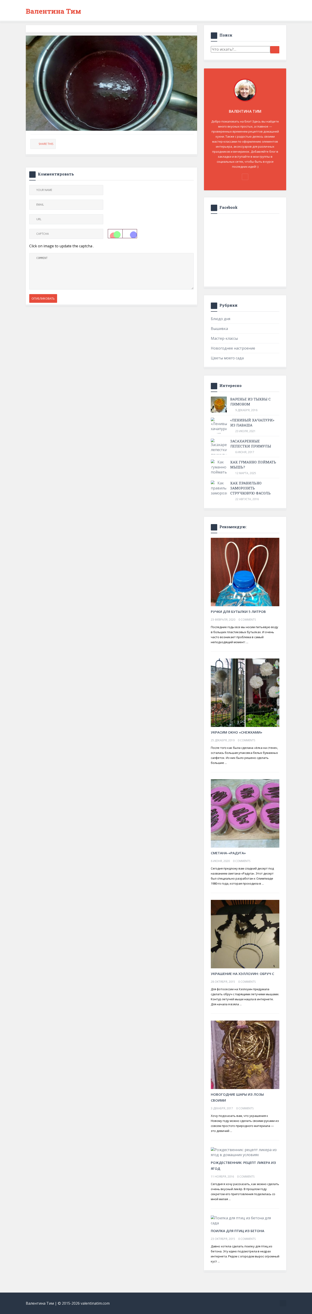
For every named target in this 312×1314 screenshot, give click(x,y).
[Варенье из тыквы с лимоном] (219, 405)
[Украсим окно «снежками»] (245, 692)
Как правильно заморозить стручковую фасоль (250, 488)
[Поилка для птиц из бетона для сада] (245, 1220)
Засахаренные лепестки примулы (250, 443)
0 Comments (247, 620)
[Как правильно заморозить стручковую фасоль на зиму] (219, 496)
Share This (46, 144)
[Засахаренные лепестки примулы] (219, 448)
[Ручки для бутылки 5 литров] (245, 571)
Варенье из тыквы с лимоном (250, 401)
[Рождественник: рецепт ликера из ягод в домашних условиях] (245, 1151)
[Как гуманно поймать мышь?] (219, 470)
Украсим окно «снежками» (236, 732)
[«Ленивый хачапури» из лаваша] (219, 429)
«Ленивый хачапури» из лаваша (252, 422)
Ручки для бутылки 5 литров (238, 611)
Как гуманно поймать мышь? (253, 464)
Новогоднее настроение (233, 348)
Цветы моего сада (227, 358)
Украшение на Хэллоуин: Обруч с (242, 973)
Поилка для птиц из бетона (237, 1230)
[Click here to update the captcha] (122, 233)
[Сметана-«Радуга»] (245, 812)
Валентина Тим (53, 11)
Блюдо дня (220, 318)
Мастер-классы (224, 338)
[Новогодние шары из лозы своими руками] (245, 1054)
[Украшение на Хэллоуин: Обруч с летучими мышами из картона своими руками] (245, 933)
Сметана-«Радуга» (228, 853)
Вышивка (219, 328)
